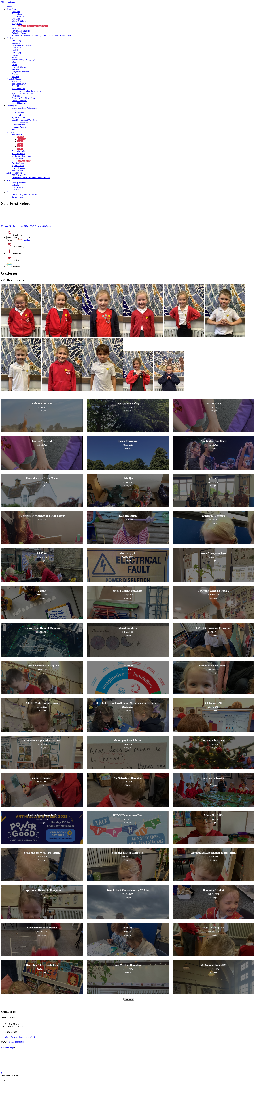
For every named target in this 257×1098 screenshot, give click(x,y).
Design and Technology (22, 45)
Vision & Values (19, 21)
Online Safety (17, 115)
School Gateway (19, 103)
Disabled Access (19, 127)
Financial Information (21, 122)
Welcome (16, 11)
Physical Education (20, 67)
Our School (11, 9)
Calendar (15, 185)
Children (10, 132)
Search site (5, 1075)
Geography (16, 52)
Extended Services (14, 173)
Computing (16, 40)
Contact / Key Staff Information (25, 194)
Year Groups (17, 134)
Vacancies (16, 28)
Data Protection (18, 125)
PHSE (14, 64)
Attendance (16, 81)
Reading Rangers (19, 163)
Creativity (16, 43)
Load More (128, 999)
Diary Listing (17, 187)
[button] (9, 233)
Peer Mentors (17, 170)
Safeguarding (17, 23)
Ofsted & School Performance (24, 108)
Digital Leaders (18, 168)
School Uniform (18, 88)
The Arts (15, 76)
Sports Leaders (18, 165)
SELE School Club (20, 175)
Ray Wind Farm (24, 161)
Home (9, 7)
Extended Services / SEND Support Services (31, 177)
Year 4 (20, 149)
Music (14, 62)
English (15, 50)
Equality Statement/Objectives (24, 120)
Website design (7, 1048)
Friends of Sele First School (23, 98)
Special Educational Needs (23, 93)
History (15, 55)
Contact (9, 192)
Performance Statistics (21, 31)
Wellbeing (16, 96)
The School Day (19, 84)
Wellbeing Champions (21, 156)
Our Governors (18, 16)
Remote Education (19, 100)
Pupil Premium (18, 113)
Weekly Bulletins (19, 182)
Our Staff (16, 19)
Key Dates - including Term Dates (26, 91)
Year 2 (20, 144)
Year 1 (20, 141)
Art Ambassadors (19, 151)
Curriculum (11, 38)
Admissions (17, 14)
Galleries (15, 190)
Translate (26, 240)
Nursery (20, 137)
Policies (15, 110)
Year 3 (20, 146)
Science (15, 74)
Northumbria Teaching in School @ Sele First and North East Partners (41, 35)
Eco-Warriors (17, 158)
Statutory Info (12, 105)
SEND (15, 129)
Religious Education (20, 72)
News (8, 180)
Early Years (16, 48)
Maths (14, 57)
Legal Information (16, 1042)
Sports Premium (18, 117)
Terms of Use (17, 197)
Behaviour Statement (20, 33)
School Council (18, 153)
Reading (15, 69)
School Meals (17, 86)
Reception (21, 139)
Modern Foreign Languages (23, 60)
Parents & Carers (13, 79)
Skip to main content (9, 2)
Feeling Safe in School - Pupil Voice (32, 26)
